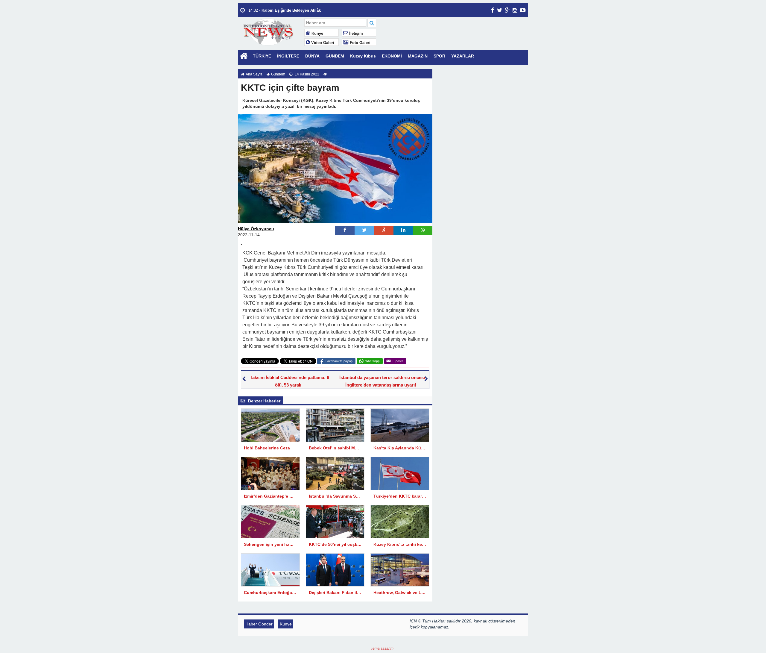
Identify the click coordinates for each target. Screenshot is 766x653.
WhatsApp (372, 361)
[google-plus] (507, 10)
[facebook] (492, 10)
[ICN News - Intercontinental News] (270, 31)
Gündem (278, 74)
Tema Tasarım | (383, 648)
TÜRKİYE (262, 56)
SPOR (439, 56)
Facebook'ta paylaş (339, 361)
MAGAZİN (418, 56)
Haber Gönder (259, 624)
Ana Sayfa (254, 74)
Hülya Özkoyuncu (256, 228)
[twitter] (499, 10)
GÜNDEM (335, 56)
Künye (316, 33)
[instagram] (515, 10)
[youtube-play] (523, 10)
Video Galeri (322, 43)
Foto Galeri (359, 43)
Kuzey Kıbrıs (363, 56)
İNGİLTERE (288, 56)
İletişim (355, 33)
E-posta (398, 361)
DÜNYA (312, 56)
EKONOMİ (392, 56)
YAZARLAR (462, 56)
